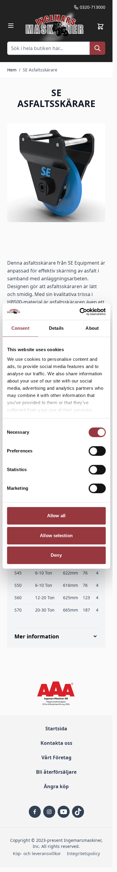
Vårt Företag (56, 757)
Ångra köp (56, 786)
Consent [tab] (20, 328)
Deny (56, 555)
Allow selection (56, 535)
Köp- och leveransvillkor (37, 853)
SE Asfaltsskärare (40, 70)
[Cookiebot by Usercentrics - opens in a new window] (80, 312)
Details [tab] (56, 328)
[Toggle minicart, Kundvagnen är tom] (100, 26)
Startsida (56, 728)
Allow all (56, 515)
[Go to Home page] (55, 26)
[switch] (97, 451)
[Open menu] (10, 25)
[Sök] (97, 48)
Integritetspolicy (83, 853)
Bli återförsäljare (56, 772)
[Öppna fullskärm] (56, 173)
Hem (11, 70)
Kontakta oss (56, 743)
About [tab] (92, 328)
